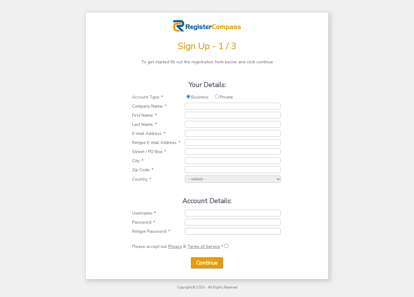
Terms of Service (203, 246)
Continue (207, 262)
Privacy (175, 246)
